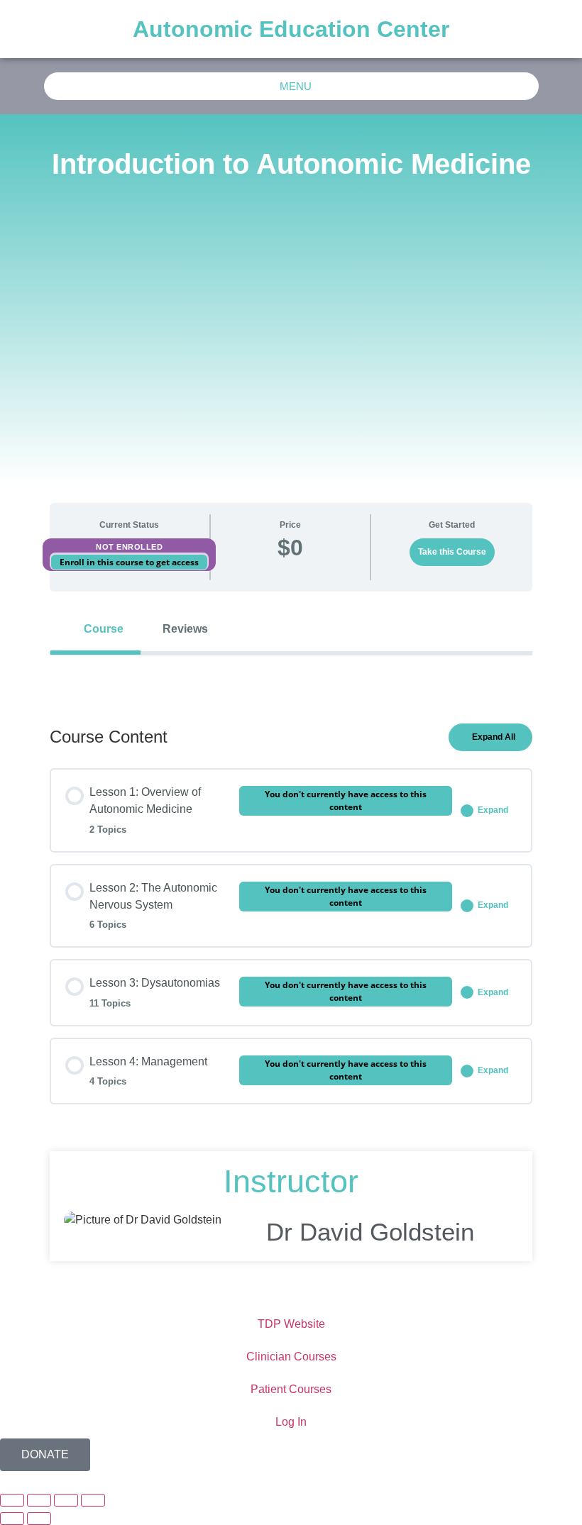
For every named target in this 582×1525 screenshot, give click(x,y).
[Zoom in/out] (12, 1500)
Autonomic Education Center (291, 29)
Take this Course (452, 552)
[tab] (95, 629)
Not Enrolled (129, 547)
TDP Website (291, 1324)
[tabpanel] (291, 678)
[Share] (66, 1500)
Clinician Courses (291, 1357)
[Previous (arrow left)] (12, 1518)
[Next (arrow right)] (39, 1518)
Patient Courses (291, 1389)
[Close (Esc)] (93, 1500)
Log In (291, 1422)
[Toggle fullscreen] (39, 1500)
